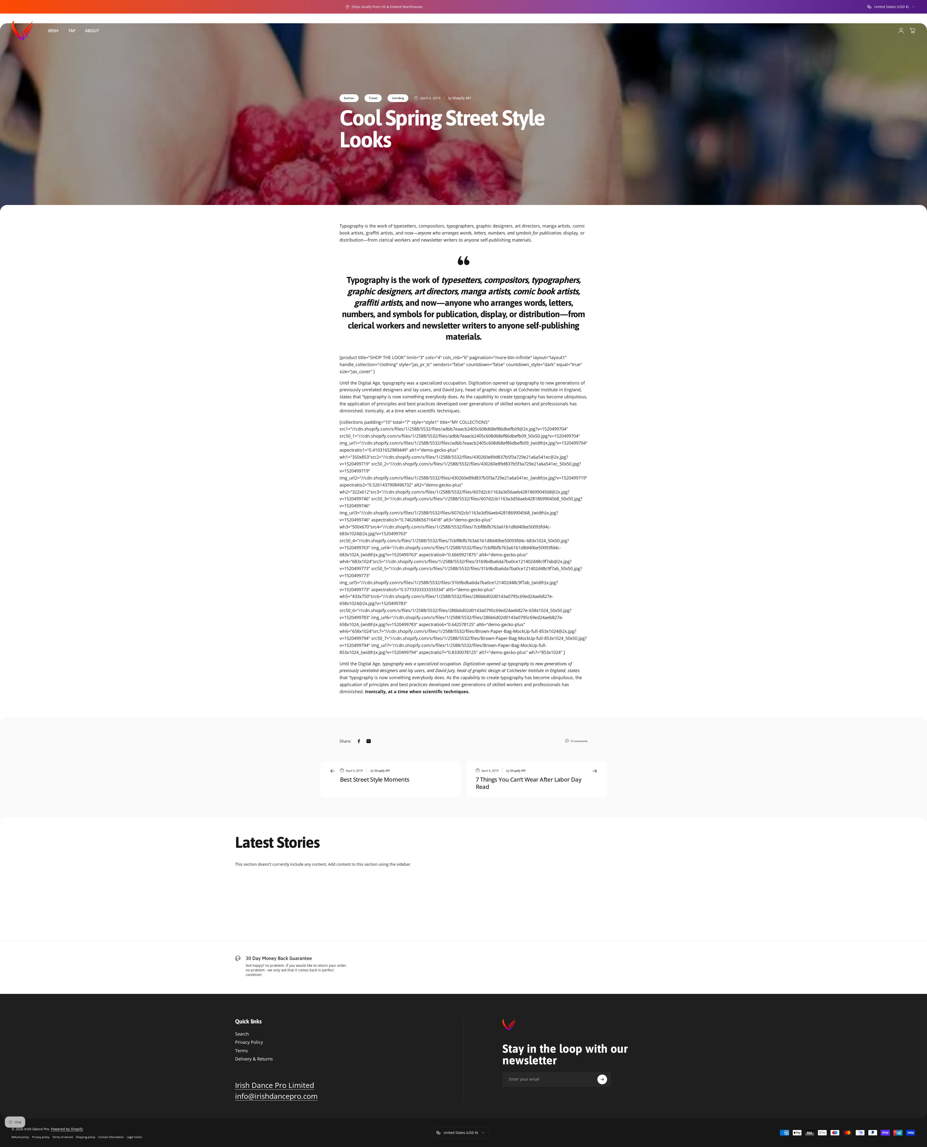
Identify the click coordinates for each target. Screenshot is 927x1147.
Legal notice (134, 1137)
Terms (241, 1050)
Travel (373, 98)
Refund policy (20, 1137)
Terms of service (62, 1137)
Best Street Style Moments (375, 779)
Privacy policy (40, 1137)
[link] (274, 1085)
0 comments (579, 741)
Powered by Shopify (67, 1129)
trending (398, 98)
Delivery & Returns (254, 1059)
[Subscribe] (602, 1079)
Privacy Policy (249, 1042)
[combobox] (891, 7)
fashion (349, 98)
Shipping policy (85, 1137)
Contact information (111, 1137)
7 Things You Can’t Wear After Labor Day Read (528, 783)
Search (242, 1034)
